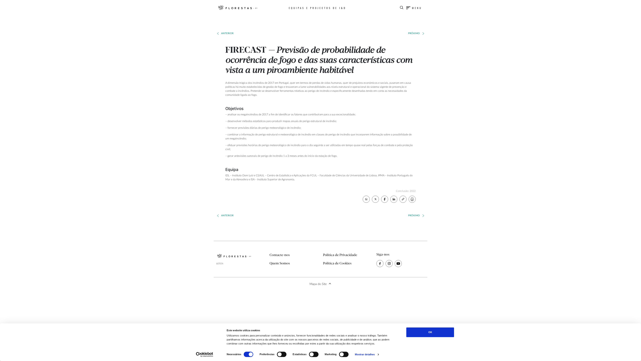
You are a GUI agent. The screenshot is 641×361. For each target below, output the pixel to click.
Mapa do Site (318, 284)
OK (430, 332)
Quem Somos (280, 263)
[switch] (281, 354)
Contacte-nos (280, 255)
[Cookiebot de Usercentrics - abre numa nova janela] (204, 354)
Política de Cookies (337, 263)
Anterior (227, 33)
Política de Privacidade (340, 255)
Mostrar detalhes (365, 354)
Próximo (414, 33)
